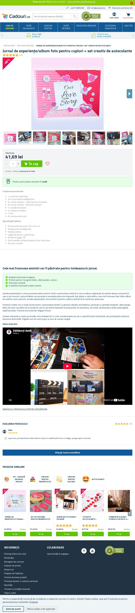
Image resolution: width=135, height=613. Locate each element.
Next (133, 35)
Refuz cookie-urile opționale (41, 609)
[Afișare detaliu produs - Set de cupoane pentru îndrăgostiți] (41, 501)
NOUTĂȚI (129, 25)
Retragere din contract (14, 561)
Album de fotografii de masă (66, 518)
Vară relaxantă (29, 27)
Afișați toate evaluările (67, 452)
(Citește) (34, 602)
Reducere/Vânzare (86, 25)
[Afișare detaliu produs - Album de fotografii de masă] (67, 501)
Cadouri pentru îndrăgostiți (45, 479)
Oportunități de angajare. (58, 553)
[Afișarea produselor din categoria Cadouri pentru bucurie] (59, 479)
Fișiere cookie (10, 592)
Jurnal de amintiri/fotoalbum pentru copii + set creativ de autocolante (14, 518)
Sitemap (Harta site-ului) (15, 553)
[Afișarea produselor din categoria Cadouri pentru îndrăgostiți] (33, 479)
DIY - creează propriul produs (19, 479)
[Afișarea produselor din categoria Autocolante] (86, 479)
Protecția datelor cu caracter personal (21, 581)
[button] (18, 164)
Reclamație (9, 557)
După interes (66, 27)
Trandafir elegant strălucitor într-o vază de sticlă (118, 518)
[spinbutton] (13, 164)
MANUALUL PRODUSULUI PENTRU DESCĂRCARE (25, 409)
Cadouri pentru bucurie (71, 479)
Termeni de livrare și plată (15, 577)
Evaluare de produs (12, 565)
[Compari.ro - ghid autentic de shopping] (91, 20)
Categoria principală (110, 27)
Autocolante (98, 479)
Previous (2, 35)
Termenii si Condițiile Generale (17, 589)
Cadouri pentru (48, 27)
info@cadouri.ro (98, 7)
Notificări (8, 585)
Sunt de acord (13, 609)
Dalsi (129, 93)
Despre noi (9, 569)
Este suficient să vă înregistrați (81, 1)
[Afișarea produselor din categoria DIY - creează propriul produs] (6, 479)
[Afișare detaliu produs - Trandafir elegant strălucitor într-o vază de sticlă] (119, 501)
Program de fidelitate (13, 573)
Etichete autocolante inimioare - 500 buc (91, 518)
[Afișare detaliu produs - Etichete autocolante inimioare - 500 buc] (93, 501)
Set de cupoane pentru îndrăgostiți (40, 518)
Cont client (114, 17)
